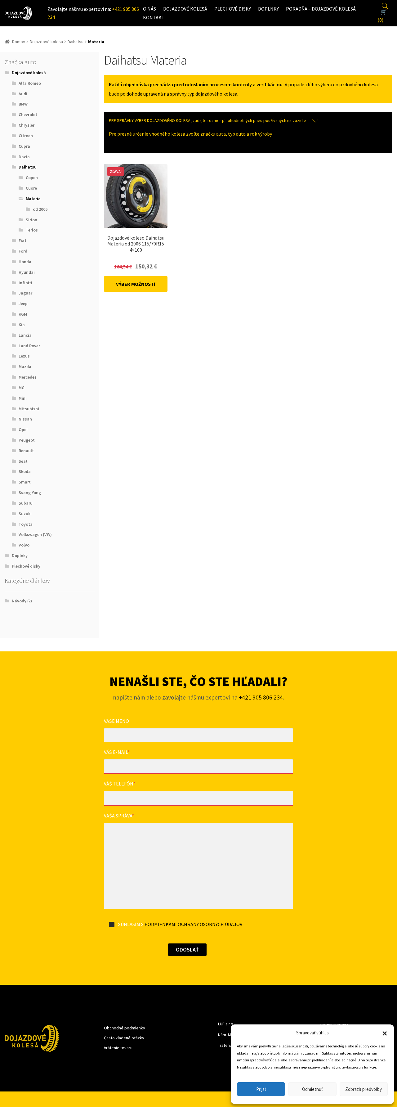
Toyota (26, 524)
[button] (384, 1033)
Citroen (26, 135)
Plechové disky (232, 9)
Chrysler (26, 125)
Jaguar (25, 293)
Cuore (31, 188)
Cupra (24, 146)
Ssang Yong (30, 492)
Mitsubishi (29, 409)
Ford (23, 251)
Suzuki (25, 513)
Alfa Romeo (30, 83)
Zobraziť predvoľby (363, 1089)
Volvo (24, 545)
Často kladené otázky (124, 1038)
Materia (33, 198)
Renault (26, 450)
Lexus (24, 356)
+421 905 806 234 (261, 697)
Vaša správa (119, 815)
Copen (32, 177)
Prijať (261, 1089)
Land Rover (29, 346)
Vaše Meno (116, 721)
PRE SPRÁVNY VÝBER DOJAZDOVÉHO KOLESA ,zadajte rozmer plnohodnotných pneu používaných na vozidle (207, 120)
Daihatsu (75, 41)
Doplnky (268, 9)
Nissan (25, 419)
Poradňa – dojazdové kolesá (321, 9)
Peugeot (27, 440)
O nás (149, 9)
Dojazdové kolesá (185, 9)
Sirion (31, 220)
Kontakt (154, 17)
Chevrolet (28, 114)
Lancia (25, 335)
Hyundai (27, 272)
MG (22, 387)
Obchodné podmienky (124, 1028)
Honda (25, 261)
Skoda (25, 471)
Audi (23, 94)
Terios (32, 230)
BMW (23, 104)
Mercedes (28, 377)
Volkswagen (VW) (35, 534)
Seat (23, 461)
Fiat (22, 240)
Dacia (24, 157)
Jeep (23, 303)
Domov (18, 41)
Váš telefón (120, 784)
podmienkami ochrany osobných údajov (193, 924)
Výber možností (135, 284)
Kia (22, 324)
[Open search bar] (385, 5)
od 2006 (40, 209)
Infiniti (25, 283)
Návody (19, 601)
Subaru (26, 503)
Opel (23, 429)
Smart (25, 482)
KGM (23, 314)
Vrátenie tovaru (118, 1048)
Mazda (25, 366)
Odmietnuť (312, 1089)
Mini (23, 398)
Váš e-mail (117, 752)
